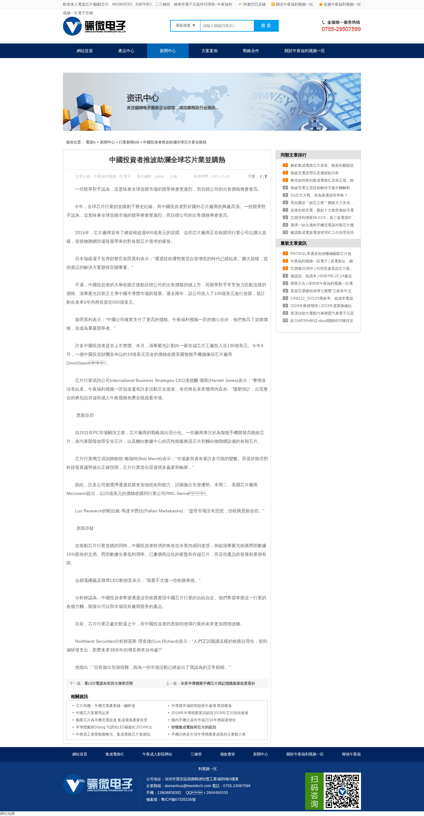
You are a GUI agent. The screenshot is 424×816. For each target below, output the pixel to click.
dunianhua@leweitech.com (188, 786)
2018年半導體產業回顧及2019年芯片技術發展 (209, 713)
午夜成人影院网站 (157, 754)
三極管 (196, 754)
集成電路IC (115, 754)
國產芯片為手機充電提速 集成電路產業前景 (111, 720)
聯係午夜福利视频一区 (97, 65)
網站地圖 (7, 813)
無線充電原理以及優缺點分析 (315, 173)
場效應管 (227, 754)
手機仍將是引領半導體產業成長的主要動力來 (208, 734)
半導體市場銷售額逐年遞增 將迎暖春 (201, 706)
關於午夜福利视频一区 (305, 50)
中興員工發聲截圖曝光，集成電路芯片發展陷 (113, 734)
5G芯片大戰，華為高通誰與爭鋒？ (319, 195)
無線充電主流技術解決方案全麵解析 (320, 188)
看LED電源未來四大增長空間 (108, 683)
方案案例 (209, 50)
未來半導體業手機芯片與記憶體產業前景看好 (218, 683)
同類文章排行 (294, 154)
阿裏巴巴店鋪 (254, 4)
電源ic (91, 142)
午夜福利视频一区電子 (112, 176)
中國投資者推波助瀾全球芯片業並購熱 (174, 142)
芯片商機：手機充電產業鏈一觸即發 (105, 706)
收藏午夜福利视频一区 (342, 4)
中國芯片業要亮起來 (92, 713)
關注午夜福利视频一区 (294, 4)
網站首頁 (85, 50)
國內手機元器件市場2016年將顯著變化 (203, 720)
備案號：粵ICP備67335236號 (171, 799)
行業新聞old (129, 142)
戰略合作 (251, 50)
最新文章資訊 (294, 243)
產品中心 (126, 50)
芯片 (98, 232)
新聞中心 (168, 50)
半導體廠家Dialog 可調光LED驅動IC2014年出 (114, 727)
